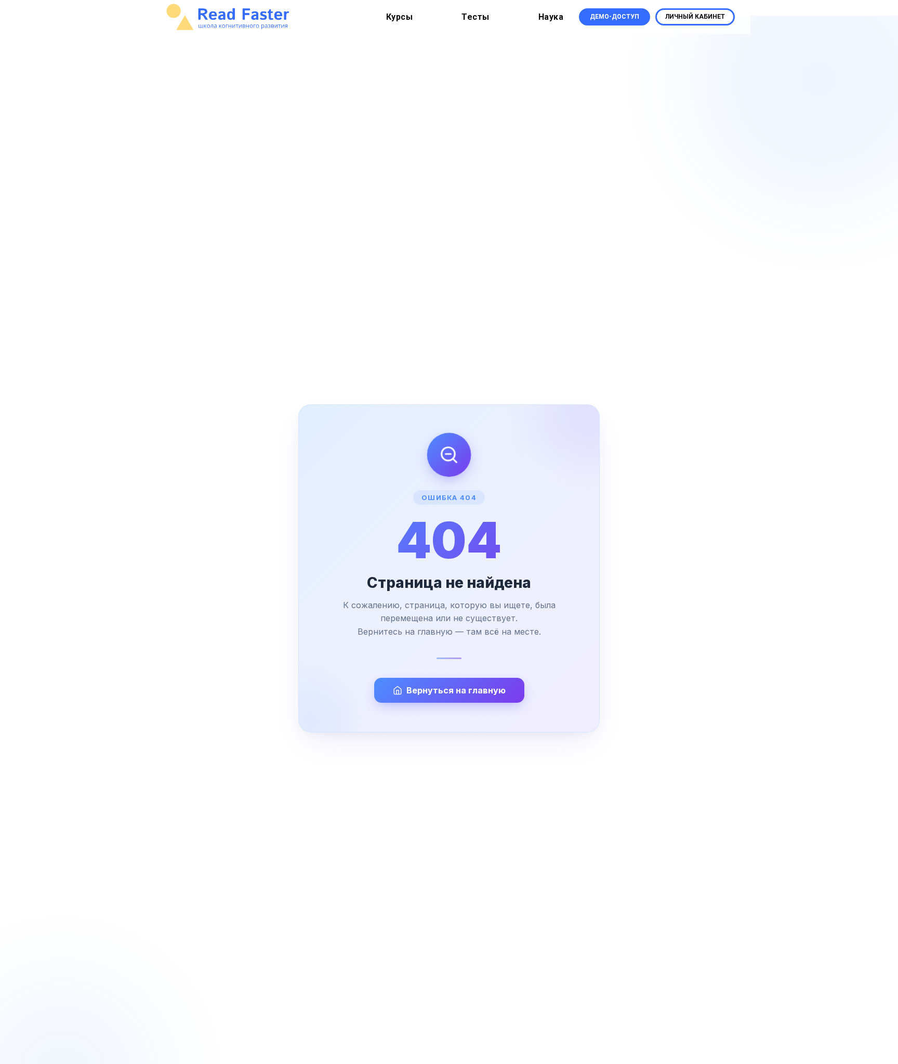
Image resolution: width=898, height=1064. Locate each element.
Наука (551, 17)
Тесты (475, 17)
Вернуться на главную (456, 690)
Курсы (399, 17)
